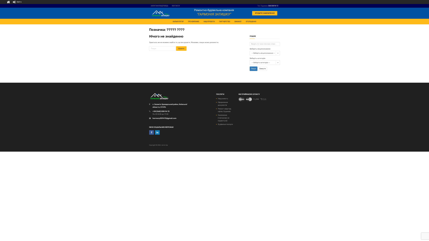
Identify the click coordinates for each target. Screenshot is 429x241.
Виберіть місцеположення (260, 49)
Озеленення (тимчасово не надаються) (223, 118)
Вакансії (238, 22)
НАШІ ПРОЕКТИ (209, 22)
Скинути (262, 69)
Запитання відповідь (159, 6)
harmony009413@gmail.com (164, 118)
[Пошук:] (162, 49)
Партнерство (224, 22)
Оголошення (251, 22)
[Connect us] (151, 132)
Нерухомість (223, 99)
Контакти (176, 6)
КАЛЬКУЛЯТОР (178, 22)
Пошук (253, 69)
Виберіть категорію (257, 58)
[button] (264, 13)
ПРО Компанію (193, 22)
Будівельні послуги (225, 124)
